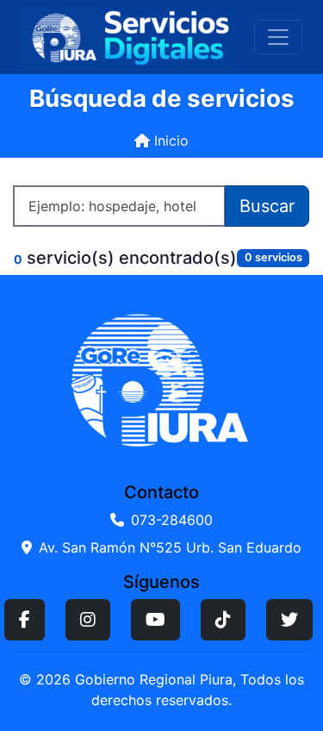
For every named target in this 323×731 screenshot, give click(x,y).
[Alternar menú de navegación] (278, 37)
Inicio (169, 140)
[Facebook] (24, 619)
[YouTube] (155, 619)
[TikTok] (223, 619)
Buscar (267, 206)
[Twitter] (289, 619)
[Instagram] (87, 619)
